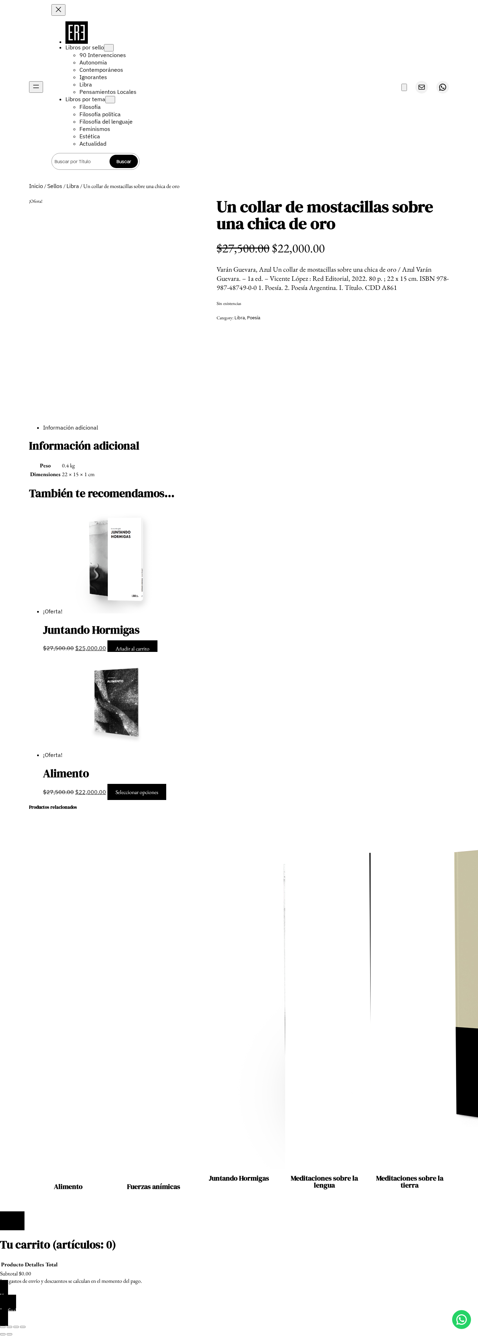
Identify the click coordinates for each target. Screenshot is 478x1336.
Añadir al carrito (132, 648)
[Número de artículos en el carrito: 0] (404, 87)
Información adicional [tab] (70, 427)
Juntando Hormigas (239, 1178)
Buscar (124, 162)
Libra (72, 185)
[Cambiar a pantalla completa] (9, 1327)
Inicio (36, 185)
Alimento (68, 1186)
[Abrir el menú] (36, 87)
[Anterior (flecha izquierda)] (3, 1334)
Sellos (54, 185)
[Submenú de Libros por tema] (110, 99)
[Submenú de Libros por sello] (109, 47)
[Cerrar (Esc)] (23, 1327)
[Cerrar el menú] (58, 10)
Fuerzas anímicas (153, 1186)
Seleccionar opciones (136, 792)
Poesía (253, 318)
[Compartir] (16, 1327)
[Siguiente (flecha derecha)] (9, 1334)
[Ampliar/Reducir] (3, 1327)
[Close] (12, 1220)
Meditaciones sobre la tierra (409, 1182)
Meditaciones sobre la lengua (324, 1182)
